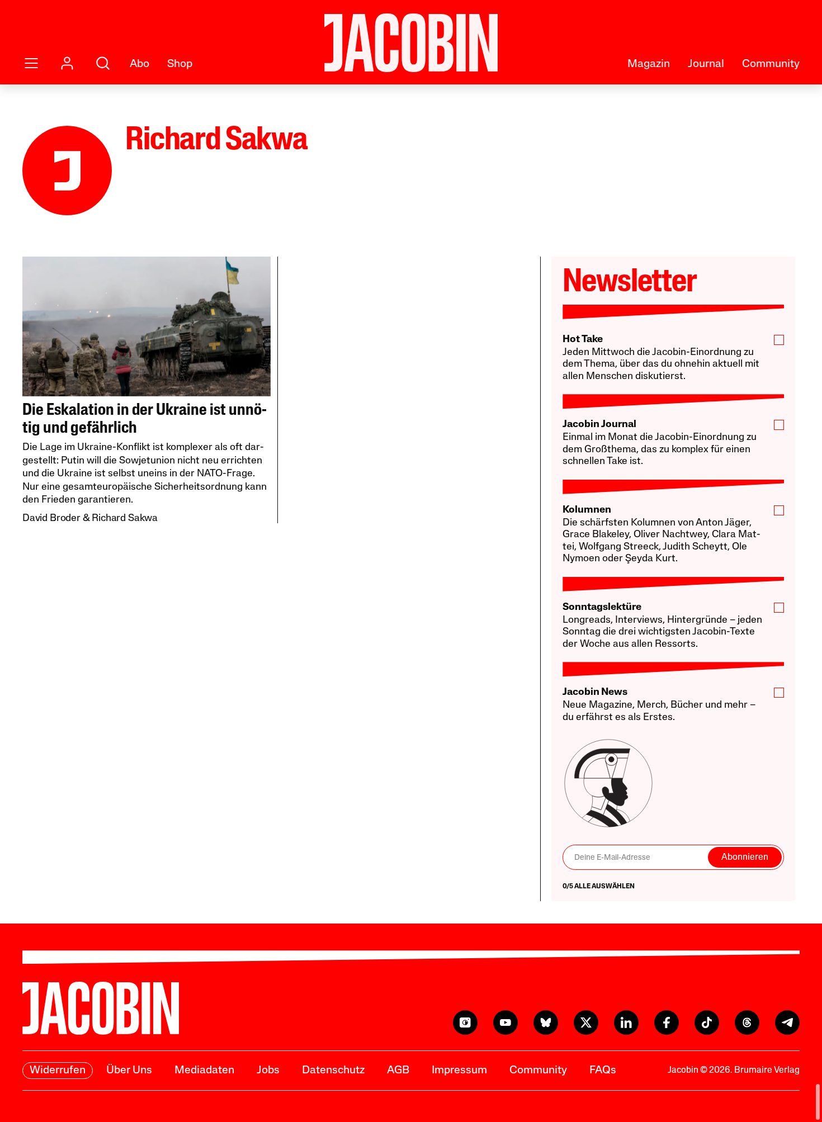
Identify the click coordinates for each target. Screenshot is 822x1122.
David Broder (51, 519)
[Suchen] (103, 63)
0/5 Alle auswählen (599, 886)
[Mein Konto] (67, 63)
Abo (139, 64)
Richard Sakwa (125, 519)
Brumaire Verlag (767, 1070)
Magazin (648, 64)
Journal (706, 64)
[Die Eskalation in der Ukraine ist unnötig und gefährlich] (146, 326)
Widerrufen (58, 1070)
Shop (179, 64)
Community (771, 64)
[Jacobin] (411, 42)
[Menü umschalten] (31, 63)
